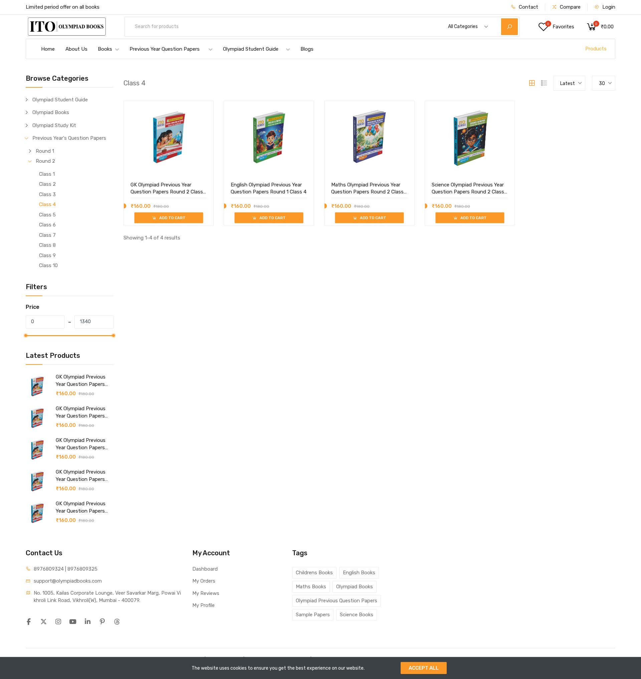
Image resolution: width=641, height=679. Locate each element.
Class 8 (47, 245)
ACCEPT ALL (424, 668)
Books (105, 49)
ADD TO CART (171, 217)
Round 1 (45, 151)
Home (48, 49)
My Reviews (205, 593)
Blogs (306, 49)
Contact (527, 7)
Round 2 (45, 161)
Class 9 (47, 255)
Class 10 (48, 265)
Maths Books (311, 587)
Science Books (356, 615)
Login (608, 7)
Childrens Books (314, 573)
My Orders (203, 581)
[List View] (544, 83)
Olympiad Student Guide (250, 49)
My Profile (203, 605)
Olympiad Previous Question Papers (336, 601)
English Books (359, 573)
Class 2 (47, 184)
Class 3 (47, 194)
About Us (76, 49)
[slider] (25, 335)
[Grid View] (532, 83)
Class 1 (47, 174)
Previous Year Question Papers (165, 49)
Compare (570, 7)
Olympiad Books (50, 112)
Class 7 (47, 235)
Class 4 (47, 204)
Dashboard (205, 569)
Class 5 (47, 215)
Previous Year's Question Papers (69, 138)
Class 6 (47, 225)
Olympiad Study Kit (54, 125)
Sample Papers (313, 615)
